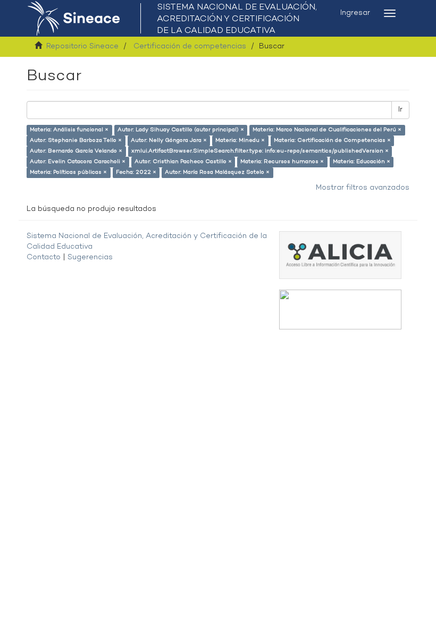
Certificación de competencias (189, 46)
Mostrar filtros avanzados (362, 188)
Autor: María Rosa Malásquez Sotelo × (217, 172)
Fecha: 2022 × (136, 172)
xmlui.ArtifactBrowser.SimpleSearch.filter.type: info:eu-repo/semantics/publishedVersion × (260, 151)
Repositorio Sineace (82, 46)
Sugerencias (90, 257)
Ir (400, 110)
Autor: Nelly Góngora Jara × (169, 141)
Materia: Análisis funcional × (69, 130)
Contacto (44, 257)
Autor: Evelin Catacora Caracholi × (77, 162)
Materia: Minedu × (240, 141)
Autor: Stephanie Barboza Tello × (76, 141)
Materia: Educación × (361, 162)
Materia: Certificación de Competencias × (332, 141)
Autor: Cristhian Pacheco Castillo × (183, 162)
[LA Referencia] (340, 309)
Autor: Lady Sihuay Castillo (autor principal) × (181, 130)
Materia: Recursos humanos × (282, 162)
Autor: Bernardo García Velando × (76, 151)
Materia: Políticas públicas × (68, 172)
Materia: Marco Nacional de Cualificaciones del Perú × (327, 130)
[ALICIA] (340, 255)
